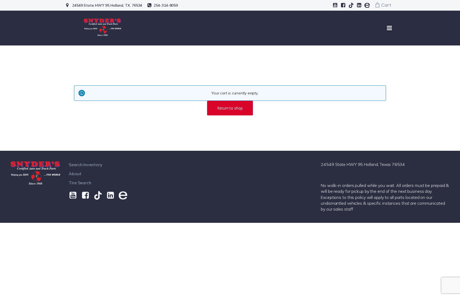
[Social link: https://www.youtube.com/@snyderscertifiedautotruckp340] (335, 5)
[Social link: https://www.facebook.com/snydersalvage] (343, 5)
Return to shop (230, 108)
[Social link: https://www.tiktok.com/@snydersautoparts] (351, 5)
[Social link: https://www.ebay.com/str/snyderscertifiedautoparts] (367, 5)
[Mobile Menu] (389, 28)
